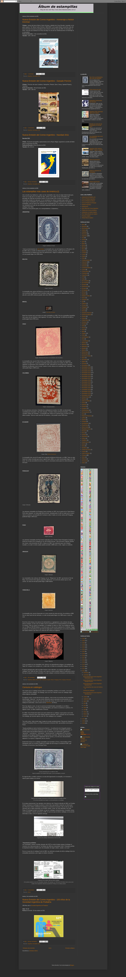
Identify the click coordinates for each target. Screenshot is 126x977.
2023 (83, 645)
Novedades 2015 (86, 374)
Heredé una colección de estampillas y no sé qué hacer (95, 125)
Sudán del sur (85, 442)
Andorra (84, 230)
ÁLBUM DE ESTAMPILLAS (88, 197)
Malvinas (84, 344)
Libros (29, 892)
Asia (83, 237)
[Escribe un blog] (39, 74)
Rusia (83, 432)
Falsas (83, 297)
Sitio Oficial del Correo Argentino (90, 208)
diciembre (86, 672)
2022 (83, 647)
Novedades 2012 (86, 369)
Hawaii (83, 318)
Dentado (84, 284)
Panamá (84, 406)
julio (84, 703)
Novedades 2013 (86, 371)
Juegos (84, 333)
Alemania (84, 226)
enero (85, 716)
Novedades (85, 365)
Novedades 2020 (86, 384)
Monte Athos (85, 352)
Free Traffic (83, 747)
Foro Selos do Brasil (50, 312)
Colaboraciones (86, 260)
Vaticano (84, 459)
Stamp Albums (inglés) (87, 217)
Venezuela (68, 679)
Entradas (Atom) (34, 950)
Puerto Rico (85, 425)
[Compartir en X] (40, 74)
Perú (60, 679)
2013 (83, 666)
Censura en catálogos (32, 687)
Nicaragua (84, 359)
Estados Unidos (86, 295)
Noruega (84, 363)
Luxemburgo (85, 341)
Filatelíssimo (85, 206)
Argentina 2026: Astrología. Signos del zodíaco (96, 112)
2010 (83, 718)
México (84, 350)
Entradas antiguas (70, 948)
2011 (83, 670)
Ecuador (48, 679)
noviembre (86, 674)
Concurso (84, 265)
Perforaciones (85, 410)
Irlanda (83, 327)
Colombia (44, 679)
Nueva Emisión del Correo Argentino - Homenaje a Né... (92, 677)
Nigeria (84, 361)
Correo (83, 269)
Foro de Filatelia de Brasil (88, 201)
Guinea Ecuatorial (86, 314)
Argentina (30, 76)
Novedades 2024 (86, 391)
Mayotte (84, 348)
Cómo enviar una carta (95, 89)
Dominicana (85, 286)
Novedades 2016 (86, 376)
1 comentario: (31, 73)
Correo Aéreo (85, 271)
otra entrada (40, 249)
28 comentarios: (31, 677)
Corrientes (84, 273)
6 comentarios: (31, 889)
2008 (83, 723)
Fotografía (84, 307)
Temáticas (84, 447)
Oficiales (84, 399)
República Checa (86, 429)
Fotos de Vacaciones (94, 159)
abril (84, 709)
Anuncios (84, 234)
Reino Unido (85, 427)
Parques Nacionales (94, 181)
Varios (83, 457)
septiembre (86, 699)
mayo (85, 707)
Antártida (84, 232)
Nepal (83, 357)
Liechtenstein (85, 337)
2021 (83, 649)
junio (84, 705)
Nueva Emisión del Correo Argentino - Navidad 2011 (45, 135)
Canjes (84, 254)
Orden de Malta (86, 400)
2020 (83, 651)
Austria (83, 239)
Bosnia (83, 247)
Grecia (83, 310)
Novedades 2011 (36, 76)
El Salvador (85, 290)
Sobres (84, 438)
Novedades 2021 (86, 385)
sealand (84, 434)
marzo (85, 711)
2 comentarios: (31, 127)
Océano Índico (85, 397)
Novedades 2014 (86, 372)
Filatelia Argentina (86, 204)
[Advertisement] (44, 955)
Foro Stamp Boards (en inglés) (89, 214)
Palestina (84, 404)
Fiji (82, 301)
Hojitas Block (85, 320)
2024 (83, 642)
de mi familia (85, 282)
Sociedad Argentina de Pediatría (39, 905)
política (84, 417)
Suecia (83, 444)
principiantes (85, 423)
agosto (85, 701)
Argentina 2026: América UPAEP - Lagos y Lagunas (96, 149)
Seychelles (84, 436)
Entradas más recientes (29, 948)
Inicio (50, 948)
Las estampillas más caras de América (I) (40, 191)
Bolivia (34, 679)
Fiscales (84, 305)
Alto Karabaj (85, 228)
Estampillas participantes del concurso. (95, 101)
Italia (83, 331)
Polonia (84, 419)
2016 (83, 660)
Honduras (84, 322)
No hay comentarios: (32, 181)
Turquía (84, 451)
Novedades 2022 (86, 387)
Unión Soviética (86, 453)
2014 (83, 664)
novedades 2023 (86, 389)
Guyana (84, 316)
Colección (84, 262)
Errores (84, 292)
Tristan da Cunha (86, 449)
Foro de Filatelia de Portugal (89, 202)
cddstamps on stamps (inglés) (89, 212)
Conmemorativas (86, 267)
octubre (85, 696)
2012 (83, 668)
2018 (83, 655)
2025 (83, 640)
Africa (83, 224)
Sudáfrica (84, 440)
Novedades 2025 (86, 393)
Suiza (83, 445)
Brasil (37, 679)
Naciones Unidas (86, 356)
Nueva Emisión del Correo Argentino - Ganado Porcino (46, 81)
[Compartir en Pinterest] (44, 74)
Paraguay (56, 679)
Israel (83, 329)
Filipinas (84, 303)
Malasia (84, 342)
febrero (85, 714)
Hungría (84, 324)
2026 (83, 638)
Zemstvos (49, 702)
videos (83, 462)
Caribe (83, 256)
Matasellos (84, 346)
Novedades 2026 (86, 395)
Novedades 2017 (86, 378)
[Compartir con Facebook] (42, 74)
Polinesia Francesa (87, 415)
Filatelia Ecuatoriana (51, 454)
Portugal (84, 421)
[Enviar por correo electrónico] (37, 74)
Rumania (84, 430)
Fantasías (84, 299)
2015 (83, 662)
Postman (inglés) (86, 216)
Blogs (83, 243)
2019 (83, 653)
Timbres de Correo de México (89, 210)
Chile (40, 679)
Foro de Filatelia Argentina (88, 199)
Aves (83, 241)
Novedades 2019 (86, 382)
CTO (83, 277)
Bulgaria (84, 250)
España (84, 294)
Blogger (72, 965)
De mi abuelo (85, 280)
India (83, 325)
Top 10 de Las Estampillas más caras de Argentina (96, 78)
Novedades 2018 (86, 380)
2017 (83, 657)
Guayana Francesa (87, 312)
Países (52, 679)
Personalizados (86, 412)
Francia (84, 309)
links (83, 339)
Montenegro (85, 354)
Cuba (83, 279)
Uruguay (64, 679)
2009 (83, 721)
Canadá (84, 252)
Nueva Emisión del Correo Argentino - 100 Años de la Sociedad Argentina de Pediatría (46, 900)
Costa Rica (84, 275)
